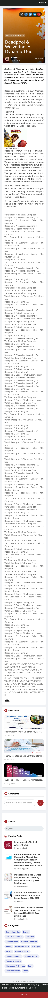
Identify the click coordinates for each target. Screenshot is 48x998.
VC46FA (23, 686)
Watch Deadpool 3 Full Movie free (20, 290)
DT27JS (10, 675)
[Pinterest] (39, 14)
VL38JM (40, 684)
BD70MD (32, 684)
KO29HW (8, 667)
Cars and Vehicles (13, 932)
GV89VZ (29, 681)
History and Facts (22, 946)
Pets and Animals (31, 956)
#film (7, 700)
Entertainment (12, 942)
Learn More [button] (31, 988)
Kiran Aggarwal (23, 868)
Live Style (36, 946)
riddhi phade (22, 919)
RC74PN (8, 669)
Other (25, 971)
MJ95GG (31, 667)
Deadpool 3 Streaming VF (16, 279)
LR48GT (7, 689)
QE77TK (37, 681)
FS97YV (24, 667)
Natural (9, 951)
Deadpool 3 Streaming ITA (16, 259)
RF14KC (14, 681)
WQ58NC (31, 686)
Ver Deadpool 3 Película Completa (20, 214)
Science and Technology (15, 966)
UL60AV (24, 692)
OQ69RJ (33, 669)
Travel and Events (13, 971)
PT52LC (24, 684)
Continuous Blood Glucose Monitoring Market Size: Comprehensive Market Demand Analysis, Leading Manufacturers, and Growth (28, 860)
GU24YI (7, 678)
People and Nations (13, 956)
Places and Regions (13, 961)
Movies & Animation (15, 35)
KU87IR (38, 678)
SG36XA (23, 689)
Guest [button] (42, 2)
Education (30, 937)
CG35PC (39, 664)
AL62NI (16, 686)
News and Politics (22, 951)
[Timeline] (22, 14)
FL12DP (30, 678)
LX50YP (27, 672)
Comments (38, 58)
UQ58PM (33, 692)
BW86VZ (39, 689)
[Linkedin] (35, 14)
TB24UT (15, 689)
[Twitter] (30, 14)
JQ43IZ (24, 664)
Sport (30, 966)
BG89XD (16, 664)
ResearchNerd (23, 886)
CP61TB (23, 678)
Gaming (9, 946)
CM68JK (16, 692)
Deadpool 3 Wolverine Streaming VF (21, 226)
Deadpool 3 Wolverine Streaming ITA (21, 217)
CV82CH (31, 689)
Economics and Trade (14, 937)
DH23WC (8, 692)
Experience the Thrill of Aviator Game (25, 843)
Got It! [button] (24, 995)
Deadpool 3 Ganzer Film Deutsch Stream (23, 318)
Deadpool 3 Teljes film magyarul (19, 228)
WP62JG (8, 686)
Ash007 (20, 901)
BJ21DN (11, 672)
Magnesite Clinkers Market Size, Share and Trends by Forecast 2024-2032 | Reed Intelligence (27, 878)
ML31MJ (8, 664)
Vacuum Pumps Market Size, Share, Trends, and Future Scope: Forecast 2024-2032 (28, 895)
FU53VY (35, 672)
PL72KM (16, 684)
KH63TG (8, 684)
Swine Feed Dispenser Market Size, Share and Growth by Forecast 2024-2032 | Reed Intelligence (28, 911)
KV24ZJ (22, 681)
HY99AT (15, 678)
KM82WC (20, 672)
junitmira (15, 57)
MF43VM (17, 669)
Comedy (26, 932)
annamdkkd (22, 848)
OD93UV (25, 669)
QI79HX (16, 667)
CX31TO (31, 664)
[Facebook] (26, 14)
